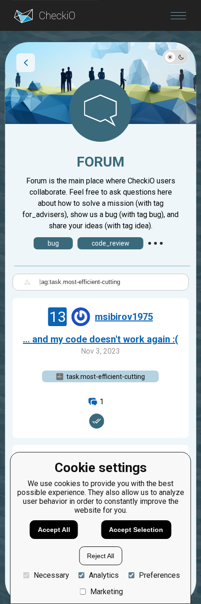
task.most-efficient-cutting (105, 376)
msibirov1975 (124, 316)
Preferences (159, 575)
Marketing (106, 591)
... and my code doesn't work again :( (100, 339)
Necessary (51, 575)
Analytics (104, 575)
